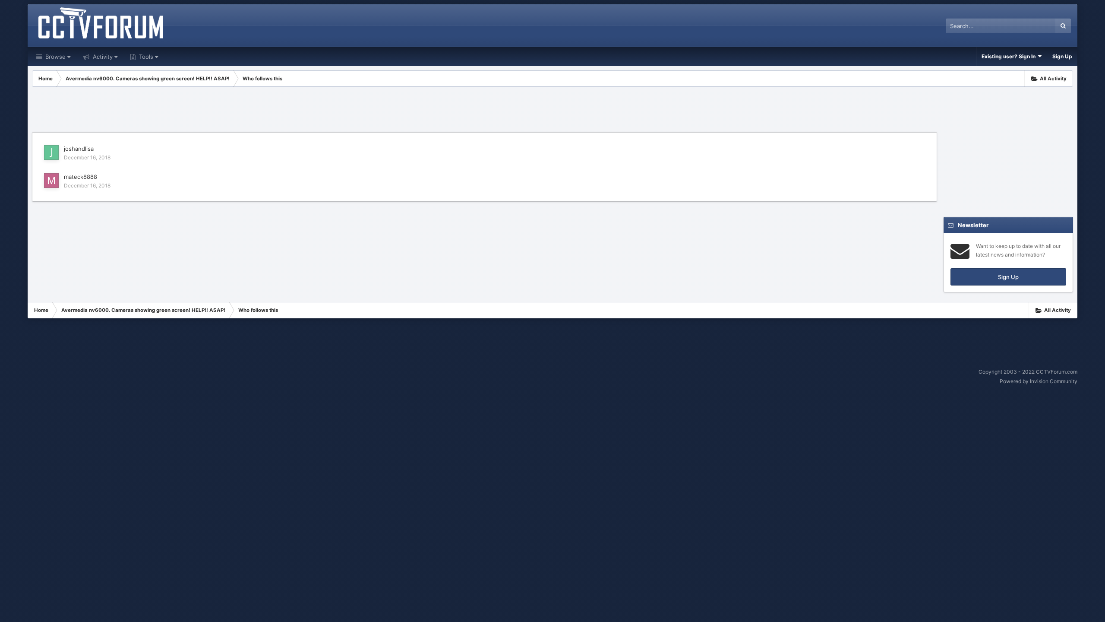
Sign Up (1062, 56)
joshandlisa (79, 148)
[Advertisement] (485, 110)
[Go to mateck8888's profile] (51, 180)
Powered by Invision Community (1038, 381)
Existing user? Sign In (1010, 56)
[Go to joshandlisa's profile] (51, 152)
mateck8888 (80, 176)
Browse (55, 56)
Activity (102, 56)
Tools (145, 56)
